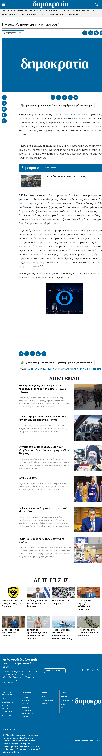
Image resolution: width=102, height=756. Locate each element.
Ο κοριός (65, 697)
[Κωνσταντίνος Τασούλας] (13, 622)
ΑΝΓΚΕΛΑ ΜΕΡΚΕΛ (37, 369)
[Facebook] (84, 32)
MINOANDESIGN (92, 741)
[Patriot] (88, 622)
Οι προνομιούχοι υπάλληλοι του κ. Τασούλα (10, 633)
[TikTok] (93, 671)
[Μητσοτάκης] (38, 622)
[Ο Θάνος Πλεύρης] (88, 592)
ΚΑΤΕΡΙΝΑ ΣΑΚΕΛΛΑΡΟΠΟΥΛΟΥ (63, 369)
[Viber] (96, 32)
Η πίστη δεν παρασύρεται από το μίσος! (65, 176)
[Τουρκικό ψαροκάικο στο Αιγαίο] (63, 622)
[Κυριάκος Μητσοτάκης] (38, 592)
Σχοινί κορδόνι (67, 700)
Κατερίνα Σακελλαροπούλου (67, 115)
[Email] (4, 120)
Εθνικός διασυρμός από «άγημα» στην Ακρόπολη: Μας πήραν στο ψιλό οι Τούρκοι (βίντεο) (43, 389)
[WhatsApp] (4, 115)
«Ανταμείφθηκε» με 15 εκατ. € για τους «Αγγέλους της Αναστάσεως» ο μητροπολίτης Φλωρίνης (44, 450)
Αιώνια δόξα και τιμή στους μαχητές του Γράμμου (12, 604)
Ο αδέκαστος (66, 708)
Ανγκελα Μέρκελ (27, 203)
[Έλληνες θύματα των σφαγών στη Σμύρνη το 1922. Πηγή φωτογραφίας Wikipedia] (63, 592)
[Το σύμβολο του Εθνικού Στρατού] (13, 592)
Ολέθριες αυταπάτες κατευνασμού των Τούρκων (37, 604)
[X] (90, 32)
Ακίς (63, 704)
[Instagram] (88, 671)
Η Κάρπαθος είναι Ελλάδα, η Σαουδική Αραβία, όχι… (87, 633)
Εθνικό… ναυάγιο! (29, 478)
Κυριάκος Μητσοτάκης (31, 119)
